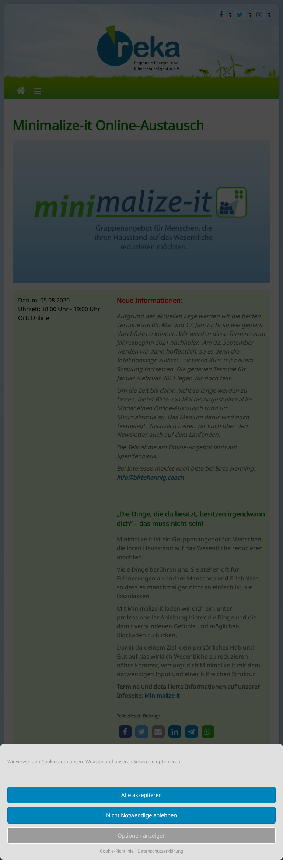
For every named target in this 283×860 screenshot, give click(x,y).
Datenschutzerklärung (160, 851)
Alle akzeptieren (141, 794)
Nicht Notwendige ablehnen (141, 815)
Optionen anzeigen (142, 835)
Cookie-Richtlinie (117, 851)
